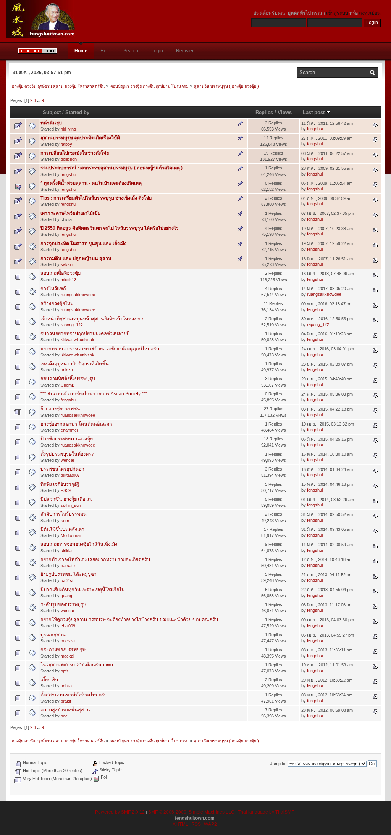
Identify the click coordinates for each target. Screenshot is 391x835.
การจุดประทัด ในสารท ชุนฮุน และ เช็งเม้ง (83, 243)
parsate (68, 565)
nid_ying (68, 129)
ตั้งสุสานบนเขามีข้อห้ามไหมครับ (73, 695)
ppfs (65, 671)
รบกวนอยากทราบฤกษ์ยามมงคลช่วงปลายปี (84, 333)
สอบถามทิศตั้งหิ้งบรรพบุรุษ (67, 378)
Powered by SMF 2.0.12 (120, 812)
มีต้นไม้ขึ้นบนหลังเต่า (62, 529)
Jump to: (278, 763)
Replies (264, 112)
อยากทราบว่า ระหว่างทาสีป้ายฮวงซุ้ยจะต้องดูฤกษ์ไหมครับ (99, 348)
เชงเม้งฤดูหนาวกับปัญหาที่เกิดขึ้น (74, 363)
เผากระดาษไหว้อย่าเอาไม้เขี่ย (70, 213)
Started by (77, 112)
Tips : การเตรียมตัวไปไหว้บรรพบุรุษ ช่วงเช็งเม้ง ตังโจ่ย (96, 198)
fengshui (315, 128)
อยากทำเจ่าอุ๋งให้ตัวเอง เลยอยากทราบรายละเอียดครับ (95, 559)
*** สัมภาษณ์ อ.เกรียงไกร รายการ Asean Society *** (93, 394)
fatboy (66, 144)
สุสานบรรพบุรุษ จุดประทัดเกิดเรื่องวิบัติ (80, 137)
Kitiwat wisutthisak (77, 339)
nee (64, 716)
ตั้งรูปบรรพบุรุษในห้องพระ (67, 454)
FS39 (66, 490)
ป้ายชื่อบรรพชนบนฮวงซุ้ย (66, 439)
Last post (314, 112)
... (39, 100)
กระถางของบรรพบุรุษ (63, 649)
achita (66, 685)
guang (66, 595)
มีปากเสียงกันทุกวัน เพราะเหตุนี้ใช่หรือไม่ (82, 589)
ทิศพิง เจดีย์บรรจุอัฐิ (59, 484)
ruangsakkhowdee (78, 294)
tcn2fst (67, 580)
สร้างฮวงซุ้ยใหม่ (56, 303)
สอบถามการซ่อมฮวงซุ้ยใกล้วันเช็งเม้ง (78, 544)
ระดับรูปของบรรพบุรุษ (63, 604)
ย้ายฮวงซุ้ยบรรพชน (60, 408)
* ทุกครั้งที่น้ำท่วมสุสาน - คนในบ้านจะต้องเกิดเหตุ (91, 183)
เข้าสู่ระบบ (337, 13)
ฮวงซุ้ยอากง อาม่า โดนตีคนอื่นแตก (76, 424)
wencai (67, 460)
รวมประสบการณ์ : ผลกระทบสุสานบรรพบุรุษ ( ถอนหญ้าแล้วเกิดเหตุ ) (111, 168)
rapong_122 (72, 324)
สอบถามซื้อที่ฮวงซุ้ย (60, 273)
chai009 (68, 626)
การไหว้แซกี (53, 288)
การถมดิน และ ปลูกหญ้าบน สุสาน (75, 258)
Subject (52, 112)
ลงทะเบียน (370, 13)
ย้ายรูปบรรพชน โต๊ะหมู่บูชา (68, 574)
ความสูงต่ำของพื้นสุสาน (65, 709)
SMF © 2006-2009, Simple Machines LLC (191, 812)
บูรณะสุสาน (53, 634)
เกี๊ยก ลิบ (49, 679)
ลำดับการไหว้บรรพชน (63, 514)
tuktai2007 (70, 475)
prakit (66, 701)
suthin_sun (71, 505)
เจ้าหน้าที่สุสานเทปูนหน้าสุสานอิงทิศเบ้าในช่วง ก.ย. (92, 318)
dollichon (69, 159)
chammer (69, 430)
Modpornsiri (71, 535)
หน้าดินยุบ (51, 123)
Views (285, 112)
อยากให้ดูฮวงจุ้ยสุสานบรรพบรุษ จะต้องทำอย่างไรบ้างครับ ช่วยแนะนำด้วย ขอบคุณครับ (129, 619)
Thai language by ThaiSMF (266, 812)
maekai (67, 656)
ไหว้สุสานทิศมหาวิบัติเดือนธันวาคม (76, 664)
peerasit (68, 640)
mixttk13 (68, 279)
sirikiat (67, 550)
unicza (67, 370)
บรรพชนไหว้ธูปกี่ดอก (62, 469)
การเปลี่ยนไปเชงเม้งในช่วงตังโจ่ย (74, 153)
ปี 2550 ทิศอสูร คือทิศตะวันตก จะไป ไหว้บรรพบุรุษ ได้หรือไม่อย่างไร (109, 228)
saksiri (67, 264)
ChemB (67, 385)
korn (65, 520)
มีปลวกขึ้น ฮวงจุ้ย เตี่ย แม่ (66, 499)
